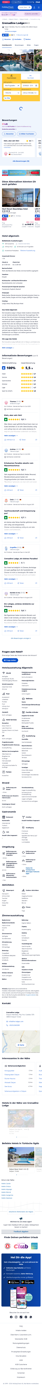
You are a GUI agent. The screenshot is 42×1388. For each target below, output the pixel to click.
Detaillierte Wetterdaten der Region (21, 1212)
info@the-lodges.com (16, 1021)
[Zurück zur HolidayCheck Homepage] (7, 7)
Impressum (21, 1377)
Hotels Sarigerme (7, 1195)
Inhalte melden (21, 1330)
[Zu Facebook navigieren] (11, 1317)
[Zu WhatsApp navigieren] (30, 1317)
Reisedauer (7, 89)
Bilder (29, 45)
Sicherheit (21, 1373)
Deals (5, 2)
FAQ (21, 1326)
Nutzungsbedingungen (21, 1343)
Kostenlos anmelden (31, 14)
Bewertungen (19, 45)
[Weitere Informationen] (23, 224)
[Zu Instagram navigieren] (16, 1317)
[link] (34, 7)
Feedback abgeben (21, 1231)
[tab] (11, 77)
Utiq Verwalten (21, 1356)
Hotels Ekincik (6, 1192)
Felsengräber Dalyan (12, 1075)
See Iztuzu (8, 1086)
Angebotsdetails (31, 995)
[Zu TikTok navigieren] (21, 1317)
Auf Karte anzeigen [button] (11, 31)
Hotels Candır (6, 1183)
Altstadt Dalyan (10, 1082)
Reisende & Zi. (26, 89)
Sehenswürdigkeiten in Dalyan (15, 1091)
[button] (17, 60)
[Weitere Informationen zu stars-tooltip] (29, 23)
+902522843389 (14, 1025)
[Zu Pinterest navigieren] (26, 1317)
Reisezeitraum (26, 82)
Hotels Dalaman (6, 1198)
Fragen (36, 45)
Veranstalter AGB (21, 1339)
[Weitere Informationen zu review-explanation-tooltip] (27, 35)
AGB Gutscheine (21, 1364)
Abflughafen (7, 82)
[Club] (13, 14)
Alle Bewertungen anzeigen (20, 638)
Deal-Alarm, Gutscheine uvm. (21, 1335)
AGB (21, 1360)
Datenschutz (21, 1347)
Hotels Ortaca (6, 1186)
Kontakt (29, 2)
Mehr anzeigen (7, 348)
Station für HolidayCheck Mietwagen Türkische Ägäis (32, 870)
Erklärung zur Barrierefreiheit (21, 1369)
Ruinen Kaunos (10, 1079)
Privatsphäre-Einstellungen (21, 1352)
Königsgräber (9, 1071)
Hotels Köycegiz (6, 1189)
